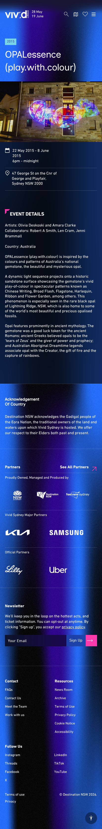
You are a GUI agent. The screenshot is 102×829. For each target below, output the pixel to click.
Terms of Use (65, 707)
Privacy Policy (65, 715)
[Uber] (69, 570)
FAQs (9, 690)
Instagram (12, 755)
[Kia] (25, 533)
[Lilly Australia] (25, 570)
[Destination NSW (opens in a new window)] (47, 495)
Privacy (10, 802)
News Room (64, 690)
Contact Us (13, 698)
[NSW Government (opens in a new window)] (17, 495)
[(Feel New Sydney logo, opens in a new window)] (77, 495)
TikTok (59, 763)
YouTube (60, 772)
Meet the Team (16, 707)
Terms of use (15, 795)
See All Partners (74, 467)
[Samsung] (69, 533)
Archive (60, 698)
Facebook (12, 772)
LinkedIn (60, 755)
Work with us (15, 715)
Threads (11, 763)
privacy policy (73, 627)
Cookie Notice (65, 723)
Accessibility (64, 732)
